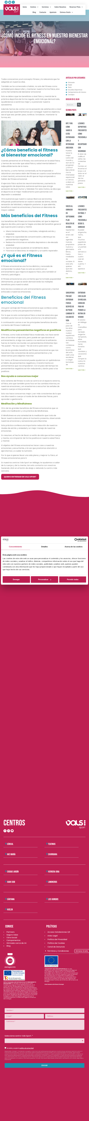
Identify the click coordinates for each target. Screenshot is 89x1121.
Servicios (45, 7)
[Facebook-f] (4, 830)
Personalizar (43, 579)
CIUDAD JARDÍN (13, 871)
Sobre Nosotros (60, 7)
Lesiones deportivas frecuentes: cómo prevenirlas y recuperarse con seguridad (83, 137)
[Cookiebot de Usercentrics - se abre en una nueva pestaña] (76, 540)
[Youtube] (9, 2)
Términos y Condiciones (58, 951)
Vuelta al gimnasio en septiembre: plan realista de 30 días (70, 216)
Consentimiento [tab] (15, 547)
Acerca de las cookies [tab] (74, 547)
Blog (34, 12)
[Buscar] (79, 105)
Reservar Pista (75, 7)
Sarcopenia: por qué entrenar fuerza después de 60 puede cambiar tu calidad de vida (70, 306)
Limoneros (52, 882)
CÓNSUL (10, 844)
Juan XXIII (11, 882)
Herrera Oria (53, 871)
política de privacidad (27, 1048)
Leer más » (69, 191)
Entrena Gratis (65, 12)
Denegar (16, 579)
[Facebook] (6, 2)
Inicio (25, 7)
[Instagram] (13, 2)
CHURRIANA (52, 854)
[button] (20, 844)
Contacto (42, 12)
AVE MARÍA (11, 854)
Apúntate (53, 12)
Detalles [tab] (44, 547)
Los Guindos (53, 899)
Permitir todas (72, 579)
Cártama (10, 899)
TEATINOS (52, 844)
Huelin (10, 909)
